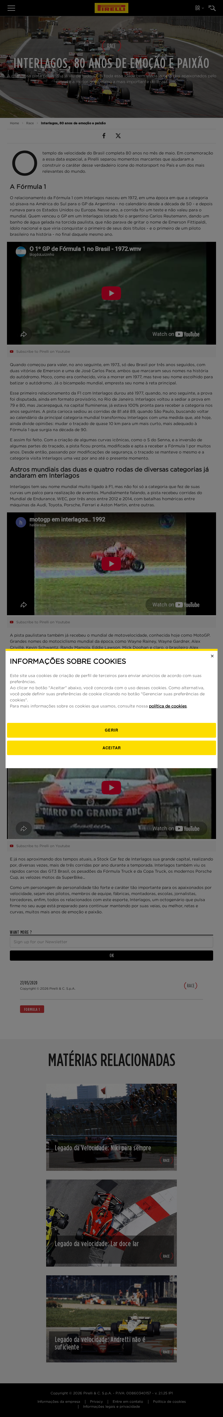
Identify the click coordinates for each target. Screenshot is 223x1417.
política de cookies (168, 706)
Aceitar (111, 747)
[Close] (212, 656)
